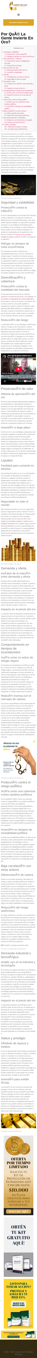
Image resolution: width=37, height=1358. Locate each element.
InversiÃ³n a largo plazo (13, 72)
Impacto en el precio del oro (14, 88)
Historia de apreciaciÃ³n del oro (15, 70)
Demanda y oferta (8, 81)
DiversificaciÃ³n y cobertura (12, 59)
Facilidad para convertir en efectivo (17, 77)
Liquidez (5, 74)
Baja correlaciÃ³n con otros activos (14, 111)
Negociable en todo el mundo (15, 79)
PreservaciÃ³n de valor (10, 68)
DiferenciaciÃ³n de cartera (14, 113)
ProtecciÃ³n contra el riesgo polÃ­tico (14, 99)
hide (22, 48)
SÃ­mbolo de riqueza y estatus (15, 127)
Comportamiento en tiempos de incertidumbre (17, 90)
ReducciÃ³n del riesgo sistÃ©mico (16, 115)
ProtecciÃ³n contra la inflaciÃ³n (15, 54)
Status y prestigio (9, 124)
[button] (18, 14)
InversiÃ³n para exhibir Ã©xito (15, 129)
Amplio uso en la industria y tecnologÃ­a (18, 120)
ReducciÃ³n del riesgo (12, 65)
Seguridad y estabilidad (10, 52)
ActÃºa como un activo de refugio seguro (18, 93)
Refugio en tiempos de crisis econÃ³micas (19, 56)
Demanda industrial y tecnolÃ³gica (14, 118)
